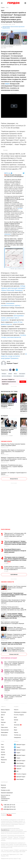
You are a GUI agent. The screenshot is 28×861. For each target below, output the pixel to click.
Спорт (2, 719)
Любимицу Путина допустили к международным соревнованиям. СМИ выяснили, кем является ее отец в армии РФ (13, 608)
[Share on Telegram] (17, 370)
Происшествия (5, 729)
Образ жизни (4, 727)
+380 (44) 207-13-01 (9, 804)
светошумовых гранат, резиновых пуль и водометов (12, 318)
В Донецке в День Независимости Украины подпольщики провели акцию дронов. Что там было (13, 601)
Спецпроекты (17, 737)
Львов (2, 747)
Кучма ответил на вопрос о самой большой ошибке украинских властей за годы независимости (15, 568)
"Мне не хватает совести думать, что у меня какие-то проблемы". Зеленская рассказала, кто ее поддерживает (15, 679)
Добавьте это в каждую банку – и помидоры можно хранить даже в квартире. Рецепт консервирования (14, 671)
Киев (2, 744)
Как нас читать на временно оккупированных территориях (5, 798)
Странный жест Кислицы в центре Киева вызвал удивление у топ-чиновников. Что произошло (9, 431)
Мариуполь (4, 759)
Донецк (3, 752)
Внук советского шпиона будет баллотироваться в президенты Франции (12, 622)
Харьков (3, 754)
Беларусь (4, 373)
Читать (23, 381)
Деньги (3, 714)
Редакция (3, 787)
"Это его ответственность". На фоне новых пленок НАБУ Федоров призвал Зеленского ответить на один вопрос (15, 543)
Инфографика (4, 732)
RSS (17, 771)
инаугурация (22, 373)
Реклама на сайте (5, 790)
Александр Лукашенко (19, 376)
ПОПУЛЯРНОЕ (5, 529)
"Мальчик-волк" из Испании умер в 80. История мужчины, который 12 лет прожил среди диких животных (15, 535)
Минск (15, 373)
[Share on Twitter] (13, 370)
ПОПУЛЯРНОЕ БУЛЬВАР (9, 658)
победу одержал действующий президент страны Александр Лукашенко (13, 288)
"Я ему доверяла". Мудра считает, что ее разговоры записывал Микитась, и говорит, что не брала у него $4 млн (13, 616)
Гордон (3, 7)
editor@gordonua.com (10, 809)
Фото (15, 727)
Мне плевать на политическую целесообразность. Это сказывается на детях (13, 451)
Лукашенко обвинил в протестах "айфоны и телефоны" (7, 405)
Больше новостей (13, 654)
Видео (15, 729)
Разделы (16, 706)
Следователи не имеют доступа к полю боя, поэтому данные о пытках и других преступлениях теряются (14, 459)
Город (2, 741)
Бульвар (4, 416)
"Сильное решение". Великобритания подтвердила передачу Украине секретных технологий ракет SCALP (13, 594)
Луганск (3, 762)
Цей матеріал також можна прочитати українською (13, 27)
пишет (7, 84)
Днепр (2, 757)
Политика (3, 712)
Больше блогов (14, 478)
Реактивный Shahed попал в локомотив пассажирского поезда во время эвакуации (15, 550)
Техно (2, 724)
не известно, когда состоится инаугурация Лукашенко (14, 356)
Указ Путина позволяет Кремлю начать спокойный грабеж (13, 444)
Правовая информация (7, 792)
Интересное (4, 735)
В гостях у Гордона (19, 714)
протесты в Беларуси (7, 376)
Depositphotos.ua (5, 830)
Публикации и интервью (20, 712)
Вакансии (3, 785)
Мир (7, 7)
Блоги (15, 717)
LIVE (15, 722)
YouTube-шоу (17, 735)
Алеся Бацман (20, 763)
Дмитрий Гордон (20, 744)
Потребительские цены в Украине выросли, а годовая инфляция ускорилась (12, 466)
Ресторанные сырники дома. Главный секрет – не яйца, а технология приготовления (15, 696)
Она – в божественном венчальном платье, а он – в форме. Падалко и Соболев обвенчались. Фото (14, 663)
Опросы (16, 732)
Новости (3, 706)
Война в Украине (5, 709)
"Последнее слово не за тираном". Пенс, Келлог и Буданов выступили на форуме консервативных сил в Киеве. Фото (15, 559)
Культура (3, 722)
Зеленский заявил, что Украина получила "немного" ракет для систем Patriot (13, 643)
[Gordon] (13, 3)
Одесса (3, 749)
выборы (10, 373)
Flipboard (18, 768)
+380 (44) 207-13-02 (9, 807)
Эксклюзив (17, 724)
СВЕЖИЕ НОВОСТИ (7, 582)
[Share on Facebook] (10, 370)
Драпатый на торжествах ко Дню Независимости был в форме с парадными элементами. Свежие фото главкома (15, 688)
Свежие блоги (6, 441)
